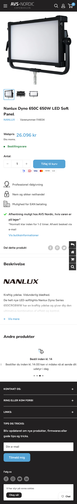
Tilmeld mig (17, 457)
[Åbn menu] (5, 5)
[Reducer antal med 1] (7, 164)
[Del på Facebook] (50, 247)
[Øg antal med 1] (26, 164)
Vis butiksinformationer (24, 235)
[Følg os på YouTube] (19, 478)
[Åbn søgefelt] (56, 6)
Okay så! (14, 495)
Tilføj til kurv (49, 164)
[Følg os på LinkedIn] (26, 478)
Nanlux (9, 119)
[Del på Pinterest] (57, 247)
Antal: (7, 156)
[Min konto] (63, 6)
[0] (70, 6)
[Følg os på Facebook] (6, 478)
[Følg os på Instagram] (12, 478)
